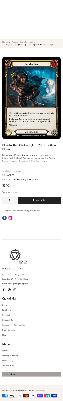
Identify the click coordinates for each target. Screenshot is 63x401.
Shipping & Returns (10, 356)
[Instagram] (14, 290)
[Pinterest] (9, 290)
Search (5, 351)
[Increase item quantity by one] (14, 200)
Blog (4, 335)
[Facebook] (3, 290)
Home (4, 305)
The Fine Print (7, 366)
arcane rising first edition (28, 211)
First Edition (7, 310)
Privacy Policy (7, 361)
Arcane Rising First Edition (25, 179)
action (13, 211)
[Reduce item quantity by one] (5, 200)
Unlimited (6, 315)
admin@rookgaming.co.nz (18, 284)
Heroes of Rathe (8, 320)
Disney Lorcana (8, 330)
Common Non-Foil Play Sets (13, 325)
